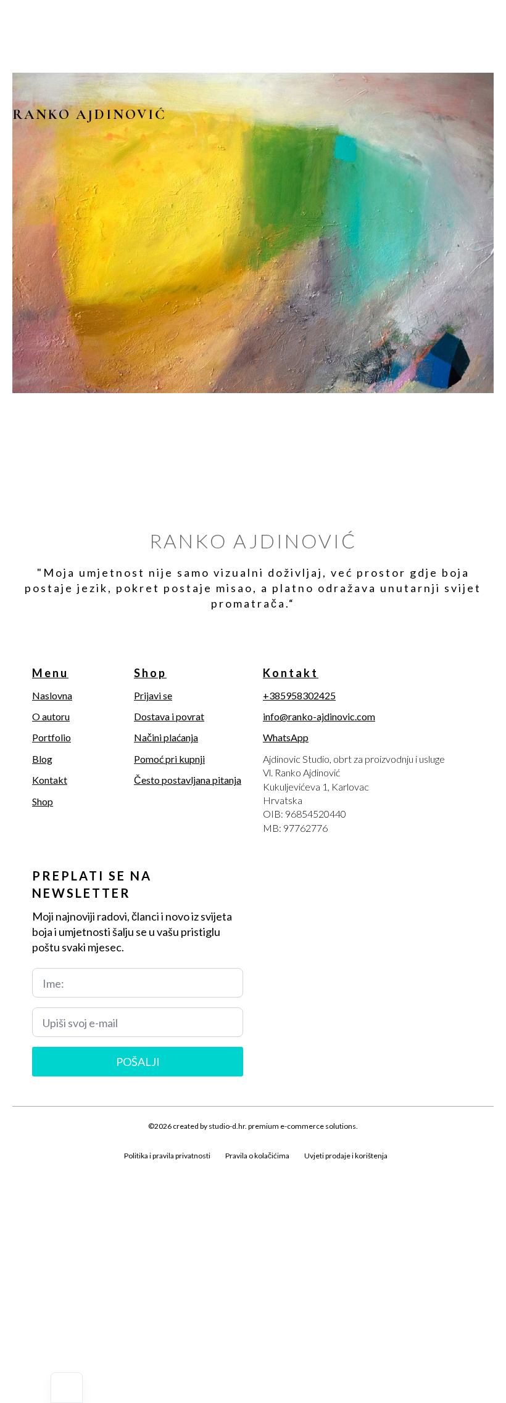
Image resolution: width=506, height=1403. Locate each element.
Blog (42, 759)
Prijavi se (153, 695)
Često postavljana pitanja (187, 780)
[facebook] (21, 1170)
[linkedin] (84, 1170)
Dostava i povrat (169, 716)
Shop (42, 801)
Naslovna (52, 695)
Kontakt (49, 780)
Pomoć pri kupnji (169, 759)
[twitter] (42, 1170)
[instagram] (63, 1170)
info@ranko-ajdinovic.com (319, 716)
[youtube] (105, 1170)
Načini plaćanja (166, 737)
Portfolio (51, 737)
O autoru (51, 716)
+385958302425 (299, 695)
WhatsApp (286, 737)
